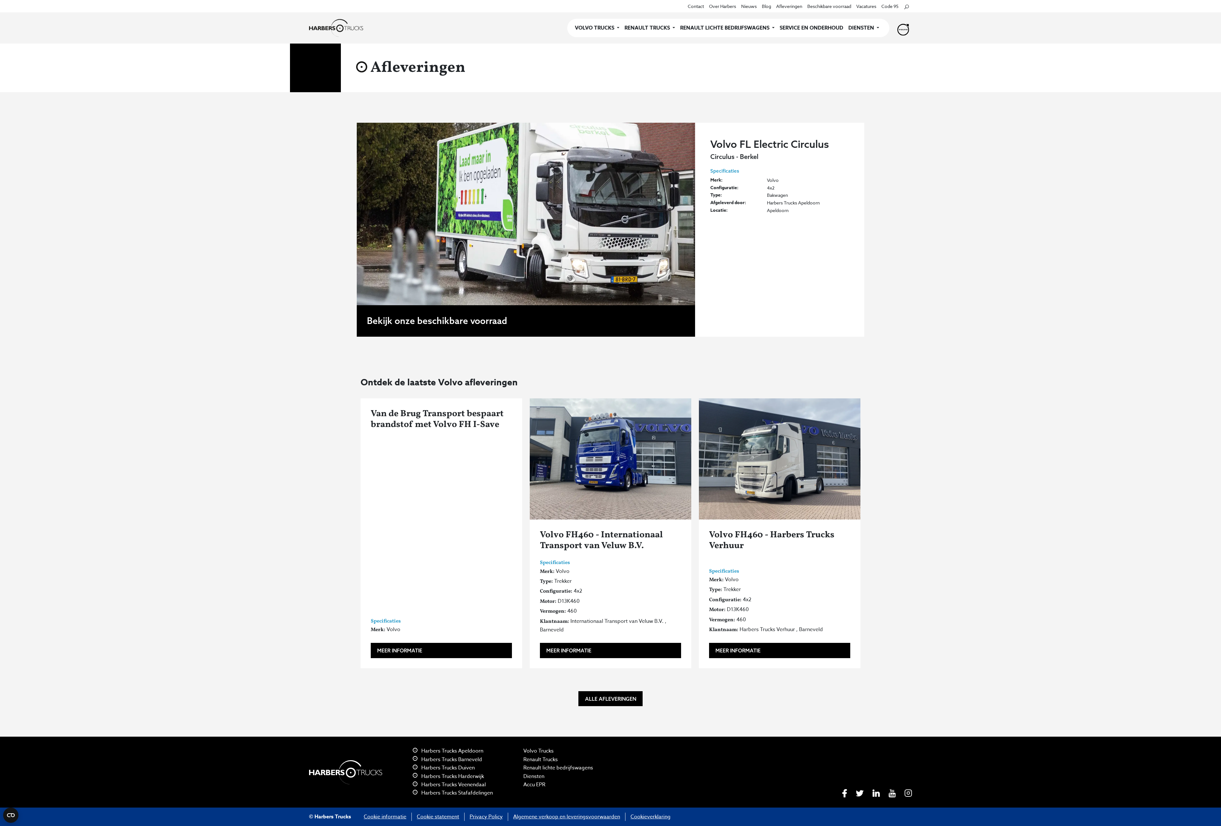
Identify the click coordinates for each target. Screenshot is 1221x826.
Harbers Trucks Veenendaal (453, 784)
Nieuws (749, 6)
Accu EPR (534, 784)
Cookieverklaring (651, 817)
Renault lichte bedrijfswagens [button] (725, 28)
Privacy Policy (486, 817)
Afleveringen (789, 6)
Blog (766, 6)
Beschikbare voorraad (829, 6)
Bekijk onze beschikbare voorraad (437, 320)
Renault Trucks (540, 759)
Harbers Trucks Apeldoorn (451, 751)
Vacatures (866, 6)
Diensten (533, 776)
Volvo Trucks (538, 751)
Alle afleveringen (610, 699)
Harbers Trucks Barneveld (451, 759)
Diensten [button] (861, 28)
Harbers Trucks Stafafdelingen (456, 793)
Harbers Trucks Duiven (447, 768)
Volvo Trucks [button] (595, 28)
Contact (696, 6)
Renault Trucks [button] (647, 28)
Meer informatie (399, 650)
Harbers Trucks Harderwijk (452, 776)
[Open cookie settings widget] (10, 815)
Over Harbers (722, 6)
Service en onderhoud (811, 28)
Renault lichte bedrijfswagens (558, 768)
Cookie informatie (385, 817)
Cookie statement (438, 817)
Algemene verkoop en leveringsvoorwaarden (566, 817)
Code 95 (890, 6)
